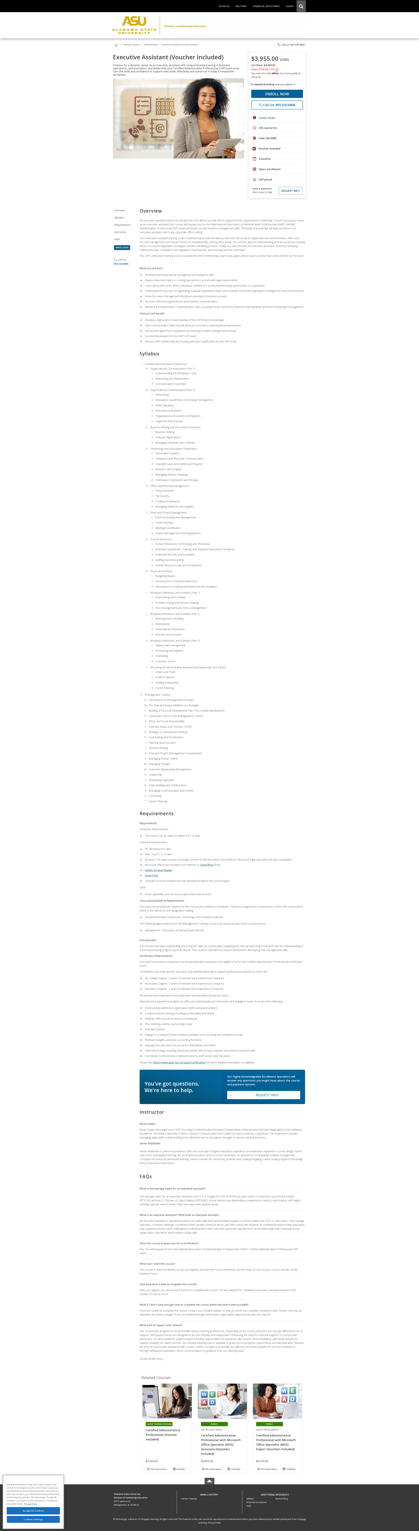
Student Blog (281, 1498)
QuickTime (151, 875)
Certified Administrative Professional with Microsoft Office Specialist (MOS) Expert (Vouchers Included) (276, 1442)
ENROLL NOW (277, 93)
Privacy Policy (214, 1522)
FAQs (117, 239)
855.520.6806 (121, 263)
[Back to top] (209, 1493)
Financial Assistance (256, 1502)
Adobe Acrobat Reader (158, 870)
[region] (33, 1502)
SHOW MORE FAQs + (152, 1359)
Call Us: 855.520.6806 (291, 44)
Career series (267, 117)
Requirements (122, 224)
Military (250, 1498)
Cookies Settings (33, 1519)
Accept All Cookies (33, 1510)
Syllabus (119, 217)
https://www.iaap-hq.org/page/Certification (179, 1062)
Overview (119, 210)
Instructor (120, 232)
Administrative (151, 44)
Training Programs (131, 44)
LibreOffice (206, 865)
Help (248, 1505)
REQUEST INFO (291, 191)
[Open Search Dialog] (301, 6)
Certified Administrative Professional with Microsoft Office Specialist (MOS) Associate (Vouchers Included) (221, 1444)
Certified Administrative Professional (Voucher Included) (163, 1434)
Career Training (189, 1498)
